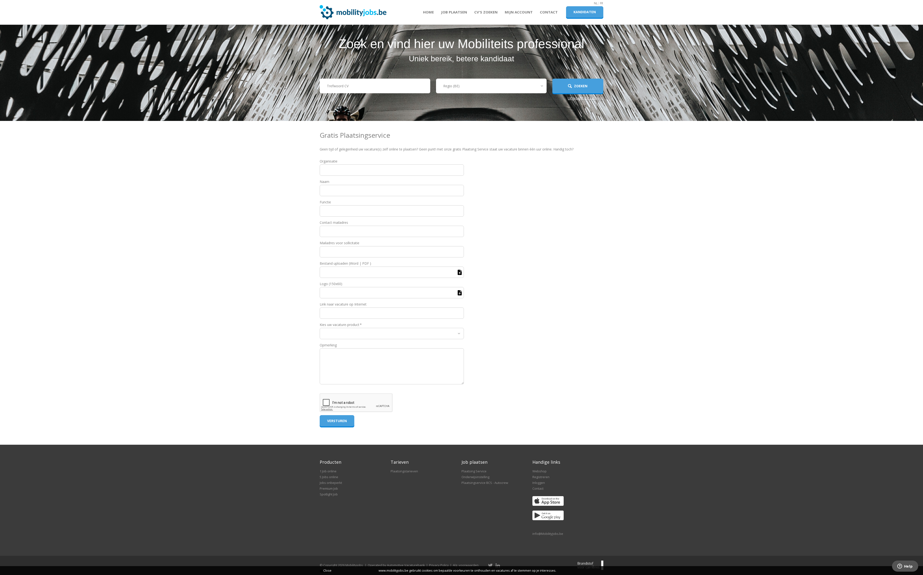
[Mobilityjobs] (353, 10)
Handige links (546, 462)
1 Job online (328, 471)
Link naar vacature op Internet (343, 304)
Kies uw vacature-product (341, 324)
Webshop (539, 471)
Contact (549, 12)
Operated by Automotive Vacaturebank (396, 565)
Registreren (540, 477)
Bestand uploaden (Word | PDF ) (345, 263)
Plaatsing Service (474, 471)
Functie (325, 202)
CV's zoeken (486, 12)
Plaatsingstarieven (404, 471)
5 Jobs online (329, 477)
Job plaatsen (454, 12)
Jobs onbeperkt (331, 483)
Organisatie (328, 161)
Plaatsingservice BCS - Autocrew (485, 483)
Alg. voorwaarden (466, 565)
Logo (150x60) (331, 283)
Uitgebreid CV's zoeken (585, 98)
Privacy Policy (439, 565)
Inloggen (538, 483)
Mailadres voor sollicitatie (339, 243)
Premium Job (329, 488)
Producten (330, 462)
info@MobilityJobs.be (547, 533)
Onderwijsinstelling (475, 477)
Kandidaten (585, 12)
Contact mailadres (334, 222)
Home (428, 12)
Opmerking (328, 345)
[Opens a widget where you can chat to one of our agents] (905, 567)
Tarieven (400, 462)
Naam (324, 181)
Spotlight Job (329, 494)
